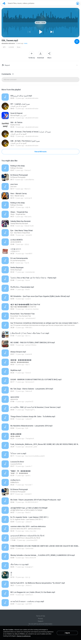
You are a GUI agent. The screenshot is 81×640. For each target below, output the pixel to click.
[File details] (40, 97)
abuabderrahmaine (8, 43)
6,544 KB (11, 47)
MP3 (4, 47)
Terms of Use (40, 616)
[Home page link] (4, 3)
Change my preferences (24, 636)
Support (40, 621)
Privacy (40, 618)
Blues (18, 47)
